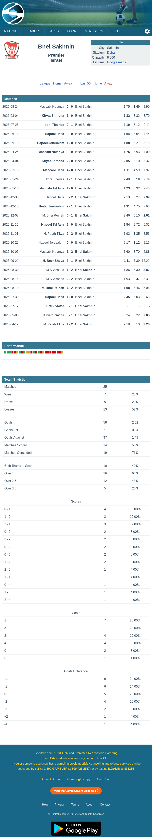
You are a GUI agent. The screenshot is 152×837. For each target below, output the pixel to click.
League (45, 83)
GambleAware (51, 779)
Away (68, 83)
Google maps (116, 62)
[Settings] (147, 31)
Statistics (94, 31)
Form (72, 31)
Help (45, 804)
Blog (115, 31)
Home (57, 83)
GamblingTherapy (78, 779)
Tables (34, 31)
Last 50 (85, 83)
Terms (75, 804)
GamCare (103, 779)
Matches (12, 31)
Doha (111, 52)
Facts (53, 31)
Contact (105, 804)
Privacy (60, 804)
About (89, 804)
